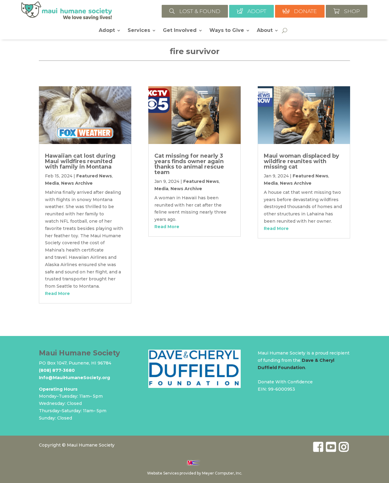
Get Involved (180, 30)
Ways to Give (226, 30)
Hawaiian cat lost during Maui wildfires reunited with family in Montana (80, 161)
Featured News (94, 176)
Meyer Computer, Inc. (222, 473)
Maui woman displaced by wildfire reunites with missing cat (301, 161)
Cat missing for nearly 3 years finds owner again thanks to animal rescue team (189, 164)
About (265, 30)
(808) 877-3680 (57, 370)
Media (52, 183)
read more (57, 293)
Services (139, 30)
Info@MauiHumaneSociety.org (74, 377)
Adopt (107, 30)
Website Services (163, 473)
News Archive (77, 183)
